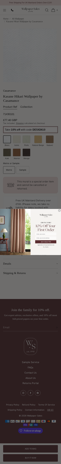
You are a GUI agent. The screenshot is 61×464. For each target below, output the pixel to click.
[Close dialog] (59, 211)
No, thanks (45, 246)
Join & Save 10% (46, 241)
